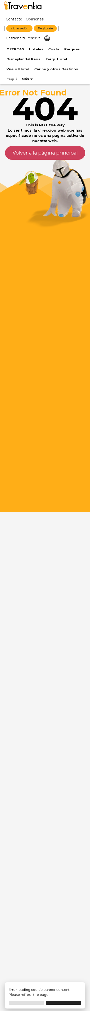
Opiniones (35, 19)
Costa (53, 49)
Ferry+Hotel (56, 59)
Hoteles (36, 49)
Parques (72, 49)
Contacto (14, 19)
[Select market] (47, 38)
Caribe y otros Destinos (56, 69)
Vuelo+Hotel (17, 69)
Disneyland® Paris (23, 59)
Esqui (11, 79)
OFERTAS (15, 49)
